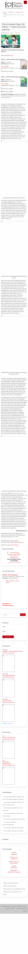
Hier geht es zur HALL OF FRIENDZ (14, 562)
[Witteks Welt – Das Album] (14, 870)
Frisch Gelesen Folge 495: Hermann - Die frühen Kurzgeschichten (13, 804)
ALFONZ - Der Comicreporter (10, 575)
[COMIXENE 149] (14, 857)
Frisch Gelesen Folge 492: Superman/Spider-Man (9, 823)
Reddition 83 (14, 854)
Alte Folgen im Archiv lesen (7, 723)
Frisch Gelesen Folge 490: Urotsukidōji (13, 831)
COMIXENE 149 (14, 859)
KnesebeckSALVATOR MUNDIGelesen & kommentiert (8, 700)
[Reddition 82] (14, 866)
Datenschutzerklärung (22, 908)
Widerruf (25, 911)
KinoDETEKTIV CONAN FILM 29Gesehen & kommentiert (8, 737)
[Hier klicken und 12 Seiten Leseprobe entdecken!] (14, 591)
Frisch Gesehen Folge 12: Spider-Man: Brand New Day (12, 815)
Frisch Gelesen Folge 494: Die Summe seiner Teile (12, 809)
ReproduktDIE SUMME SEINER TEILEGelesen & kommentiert (8, 675)
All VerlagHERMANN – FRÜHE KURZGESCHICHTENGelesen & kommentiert (12, 651)
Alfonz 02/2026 (14, 863)
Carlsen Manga (5, 66)
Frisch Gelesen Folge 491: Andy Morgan (14, 828)
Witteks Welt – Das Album (14, 872)
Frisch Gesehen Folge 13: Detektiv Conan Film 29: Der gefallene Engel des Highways (13, 798)
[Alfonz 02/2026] (14, 861)
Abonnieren (8, 637)
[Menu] (25, 2)
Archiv (11, 55)
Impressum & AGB (10, 908)
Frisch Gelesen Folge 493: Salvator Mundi (14, 819)
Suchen (23, 614)
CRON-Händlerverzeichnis (17, 542)
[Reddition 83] (14, 852)
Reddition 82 (14, 867)
